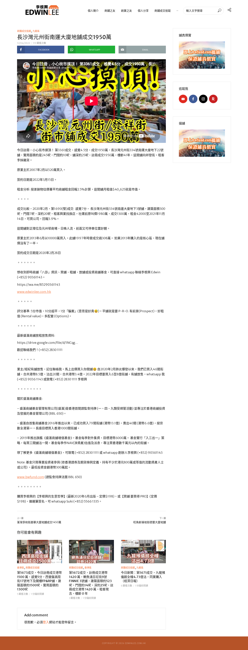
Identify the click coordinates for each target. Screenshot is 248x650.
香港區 (20, 567)
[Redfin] (213, 99)
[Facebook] (193, 99)
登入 (46, 622)
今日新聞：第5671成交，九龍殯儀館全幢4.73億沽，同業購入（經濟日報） (143, 577)
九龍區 (36, 31)
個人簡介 (93, 10)
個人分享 (143, 10)
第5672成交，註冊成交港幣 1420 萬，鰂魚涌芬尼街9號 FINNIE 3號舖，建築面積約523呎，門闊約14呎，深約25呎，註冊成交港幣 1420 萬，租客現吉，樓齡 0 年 (91, 583)
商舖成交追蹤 (162, 10)
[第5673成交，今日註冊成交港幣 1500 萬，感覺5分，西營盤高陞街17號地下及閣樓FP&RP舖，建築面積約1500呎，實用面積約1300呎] (39, 551)
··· (177, 10)
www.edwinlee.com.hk (34, 292)
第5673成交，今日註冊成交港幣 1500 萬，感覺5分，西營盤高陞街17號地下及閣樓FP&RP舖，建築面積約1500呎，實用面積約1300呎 (39, 581)
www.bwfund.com (30, 477)
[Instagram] (203, 99)
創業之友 (126, 10)
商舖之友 (109, 10)
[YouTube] (183, 99)
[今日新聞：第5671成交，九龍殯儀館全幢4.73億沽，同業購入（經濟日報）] (143, 551)
